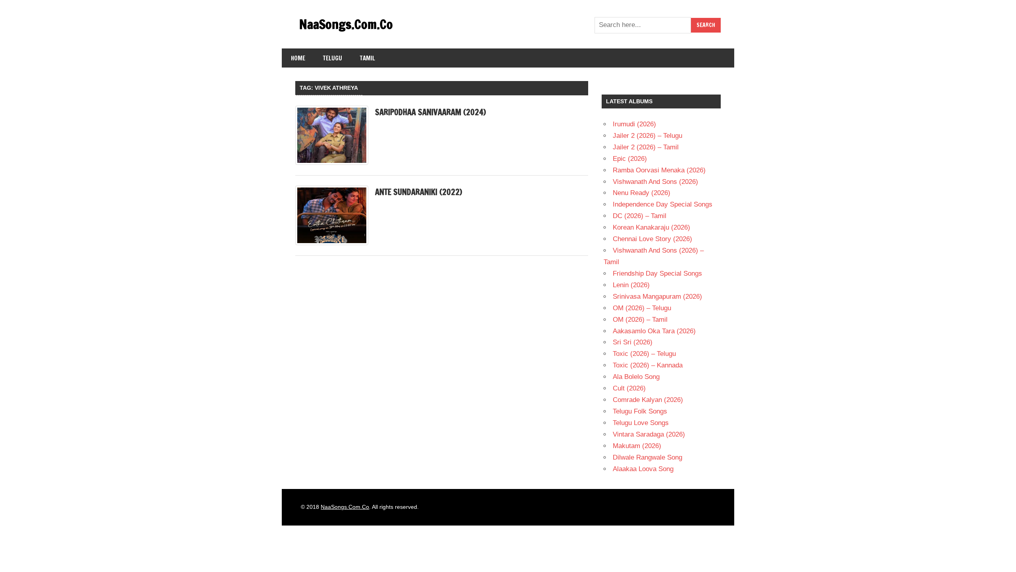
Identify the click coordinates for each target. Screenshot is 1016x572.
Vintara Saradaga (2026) (649, 434)
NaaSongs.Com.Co (346, 24)
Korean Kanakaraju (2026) (651, 227)
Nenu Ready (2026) (641, 193)
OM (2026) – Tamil (640, 319)
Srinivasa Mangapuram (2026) (657, 296)
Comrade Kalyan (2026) (648, 400)
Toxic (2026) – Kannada (648, 365)
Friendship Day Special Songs (657, 273)
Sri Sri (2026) (632, 342)
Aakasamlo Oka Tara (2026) (654, 331)
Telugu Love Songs (641, 423)
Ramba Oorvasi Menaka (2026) (659, 170)
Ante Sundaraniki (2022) (418, 192)
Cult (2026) (629, 388)
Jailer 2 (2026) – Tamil (646, 147)
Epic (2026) (630, 158)
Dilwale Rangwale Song (647, 457)
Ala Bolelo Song (636, 377)
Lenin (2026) (631, 285)
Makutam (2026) (637, 446)
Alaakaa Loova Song (643, 469)
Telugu (332, 58)
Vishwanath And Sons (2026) (655, 182)
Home (298, 58)
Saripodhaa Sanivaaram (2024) (430, 112)
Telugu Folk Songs (640, 411)
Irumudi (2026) (634, 124)
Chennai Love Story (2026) (652, 239)
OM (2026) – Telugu (642, 308)
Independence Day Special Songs (662, 204)
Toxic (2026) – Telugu (644, 354)
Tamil (367, 58)
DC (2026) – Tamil (639, 216)
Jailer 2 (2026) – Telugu (647, 135)
